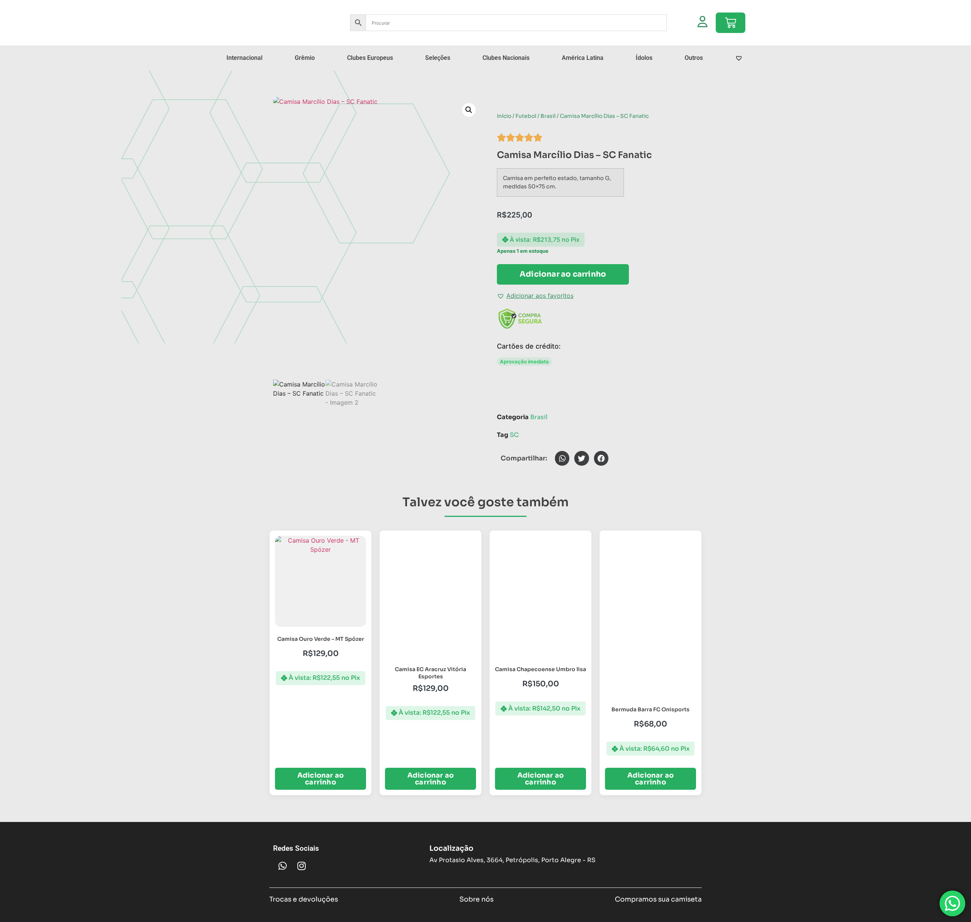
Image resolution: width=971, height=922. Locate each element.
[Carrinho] (730, 23)
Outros (694, 57)
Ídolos (644, 57)
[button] (469, 110)
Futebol (525, 116)
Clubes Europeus (370, 57)
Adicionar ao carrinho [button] (320, 778)
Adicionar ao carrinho (563, 274)
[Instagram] (301, 865)
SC (514, 435)
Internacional (244, 57)
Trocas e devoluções (303, 899)
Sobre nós (476, 899)
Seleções (437, 57)
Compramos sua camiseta (658, 899)
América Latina (582, 57)
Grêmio (305, 57)
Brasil (548, 116)
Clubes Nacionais (505, 57)
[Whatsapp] (282, 865)
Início (504, 116)
